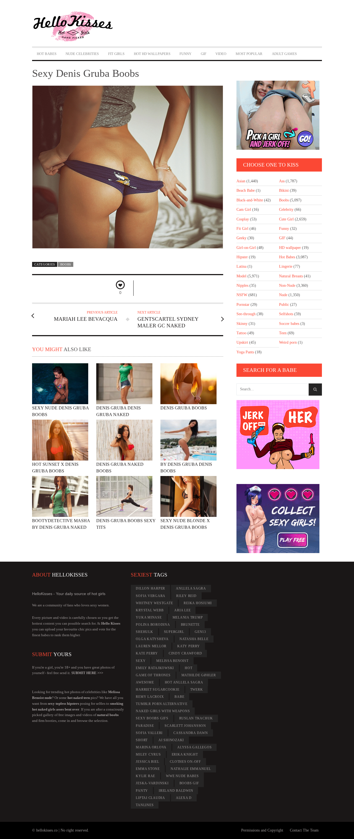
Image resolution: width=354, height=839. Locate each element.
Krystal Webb (149, 610)
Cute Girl (286, 219)
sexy (140, 661)
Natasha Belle (194, 639)
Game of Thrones (153, 675)
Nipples (242, 285)
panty (142, 791)
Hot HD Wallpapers (152, 54)
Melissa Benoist (172, 661)
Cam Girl (243, 209)
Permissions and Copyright (262, 830)
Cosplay (242, 219)
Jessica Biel (147, 762)
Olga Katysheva (152, 639)
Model (241, 276)
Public (284, 305)
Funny (185, 54)
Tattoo (241, 333)
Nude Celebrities (82, 54)
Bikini (284, 190)
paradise (145, 726)
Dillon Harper (150, 588)
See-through (246, 314)
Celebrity (286, 209)
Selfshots (286, 314)
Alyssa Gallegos (194, 747)
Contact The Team (304, 830)
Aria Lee (182, 610)
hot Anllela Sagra (184, 682)
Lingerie (285, 266)
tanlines (144, 805)
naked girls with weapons (163, 711)
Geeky (241, 238)
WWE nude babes (182, 776)
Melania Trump (188, 617)
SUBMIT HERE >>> (87, 673)
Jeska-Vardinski (152, 783)
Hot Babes (46, 54)
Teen (283, 333)
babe (179, 697)
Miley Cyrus (148, 754)
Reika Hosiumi (198, 603)
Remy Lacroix (150, 697)
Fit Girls (116, 54)
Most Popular (249, 54)
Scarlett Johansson (185, 726)
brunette (190, 625)
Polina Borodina (153, 625)
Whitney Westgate (154, 603)
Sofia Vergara (150, 596)
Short (142, 740)
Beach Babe (245, 190)
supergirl (174, 632)
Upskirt (242, 342)
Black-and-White (249, 200)
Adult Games (284, 54)
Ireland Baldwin (176, 791)
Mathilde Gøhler (198, 675)
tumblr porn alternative (161, 704)
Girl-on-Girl (246, 248)
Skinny (242, 324)
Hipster (242, 257)
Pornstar (242, 305)
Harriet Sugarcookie (157, 689)
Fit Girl (242, 229)
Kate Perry (147, 653)
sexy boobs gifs (152, 718)
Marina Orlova (151, 747)
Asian (240, 181)
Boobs (65, 264)
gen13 (200, 632)
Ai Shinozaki (171, 740)
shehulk (144, 632)
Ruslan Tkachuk (196, 718)
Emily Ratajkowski (155, 668)
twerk (196, 689)
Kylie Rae (145, 776)
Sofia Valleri (149, 733)
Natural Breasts (291, 276)
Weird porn (288, 342)
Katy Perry (188, 646)
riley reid (186, 596)
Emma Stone (148, 769)
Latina (241, 266)
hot (188, 668)
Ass (282, 181)
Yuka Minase (149, 617)
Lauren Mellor (151, 646)
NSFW (241, 295)
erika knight (185, 754)
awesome (145, 682)
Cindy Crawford (185, 653)
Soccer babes (289, 324)
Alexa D (184, 798)
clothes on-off (185, 762)
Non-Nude (287, 285)
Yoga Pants (245, 352)
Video (220, 54)
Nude (283, 295)
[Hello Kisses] (75, 26)
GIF (203, 54)
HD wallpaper (290, 248)
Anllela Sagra (191, 588)
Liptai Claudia (150, 798)
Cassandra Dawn (190, 733)
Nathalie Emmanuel (191, 769)
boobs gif (189, 783)
